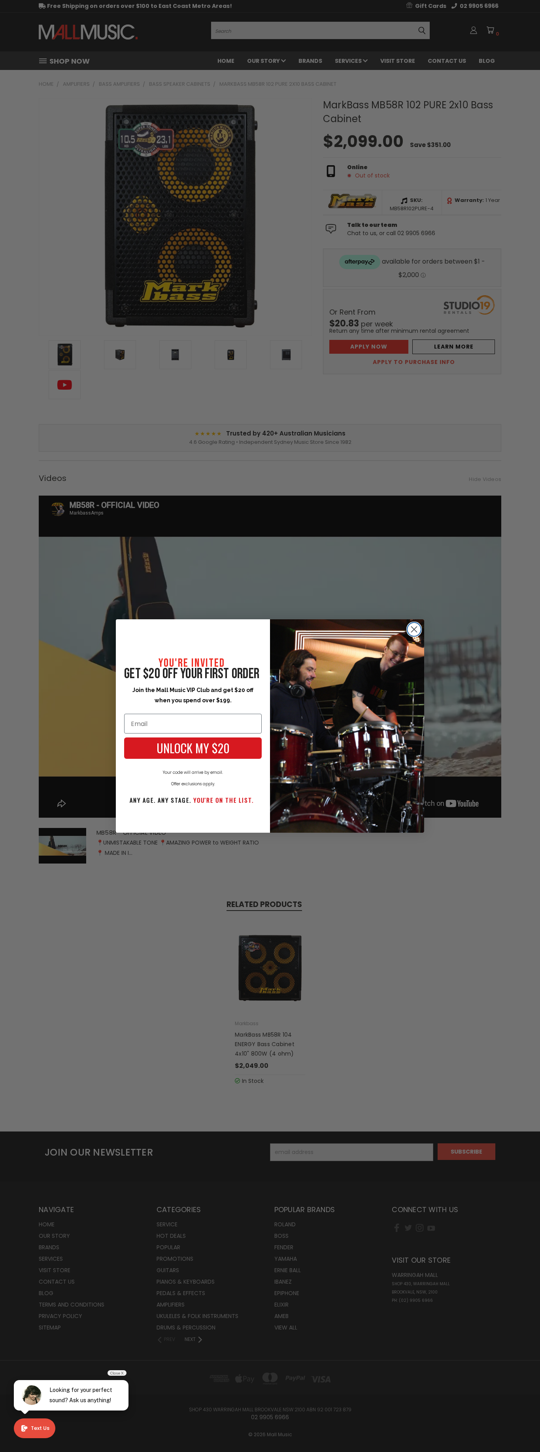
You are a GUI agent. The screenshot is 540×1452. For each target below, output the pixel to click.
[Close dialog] (414, 629)
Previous (519, 1427)
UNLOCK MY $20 (193, 748)
